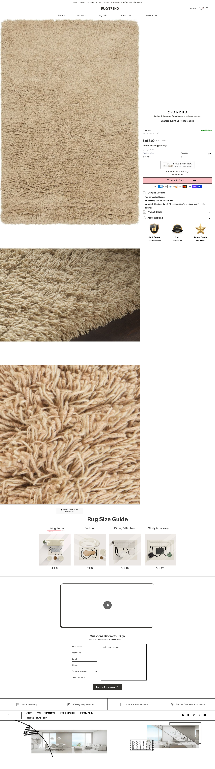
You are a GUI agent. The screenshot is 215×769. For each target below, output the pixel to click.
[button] (200, 8)
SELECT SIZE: (148, 150)
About (29, 713)
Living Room (56, 528)
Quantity (184, 153)
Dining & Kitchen (124, 528)
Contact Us (49, 713)
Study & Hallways (158, 528)
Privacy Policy (86, 713)
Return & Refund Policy (37, 718)
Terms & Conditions (67, 713)
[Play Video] (107, 605)
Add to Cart (177, 180)
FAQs (38, 713)
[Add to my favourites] (209, 153)
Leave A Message (105, 687)
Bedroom (90, 528)
